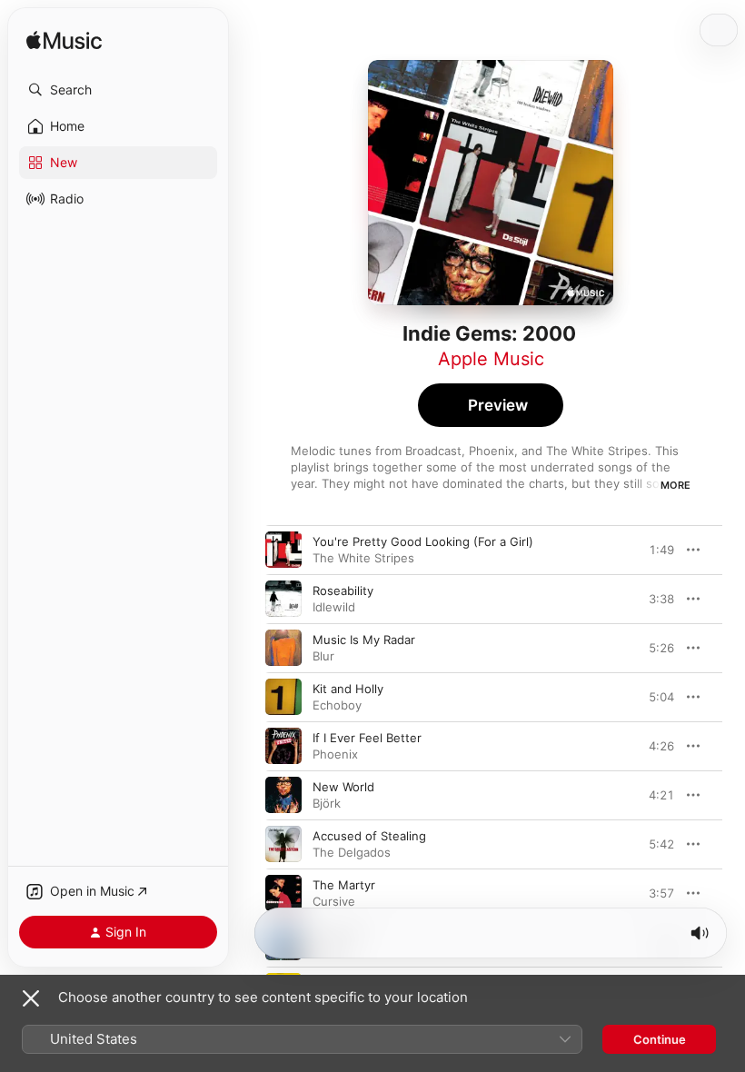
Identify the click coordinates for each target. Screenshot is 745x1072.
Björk (327, 803)
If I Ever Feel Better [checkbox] (367, 737)
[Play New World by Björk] (283, 795)
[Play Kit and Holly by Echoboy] (283, 697)
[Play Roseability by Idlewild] (283, 599)
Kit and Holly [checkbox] (348, 688)
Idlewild (334, 607)
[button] (118, 89)
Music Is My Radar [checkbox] (364, 639)
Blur (323, 656)
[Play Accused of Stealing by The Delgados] (283, 844)
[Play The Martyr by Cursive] (283, 893)
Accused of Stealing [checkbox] (369, 836)
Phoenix (335, 754)
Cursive (334, 901)
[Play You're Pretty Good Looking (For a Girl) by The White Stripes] (283, 549)
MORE (675, 485)
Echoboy (337, 705)
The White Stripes (363, 558)
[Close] (31, 998)
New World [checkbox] (343, 786)
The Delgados (352, 852)
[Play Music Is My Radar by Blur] (283, 648)
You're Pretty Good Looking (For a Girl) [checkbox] (423, 541)
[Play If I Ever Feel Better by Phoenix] (283, 746)
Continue (659, 1039)
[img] (64, 41)
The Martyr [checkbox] (344, 885)
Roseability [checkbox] (343, 590)
